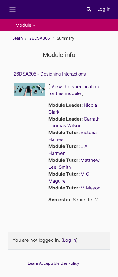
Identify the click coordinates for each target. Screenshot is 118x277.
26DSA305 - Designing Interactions (50, 73)
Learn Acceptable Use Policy (53, 263)
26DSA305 (39, 38)
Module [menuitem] (23, 25)
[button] (89, 9)
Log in (103, 9)
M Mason (91, 188)
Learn (17, 38)
